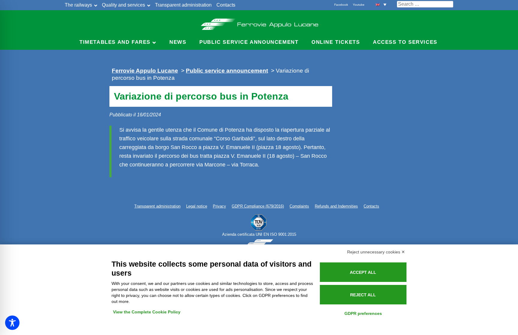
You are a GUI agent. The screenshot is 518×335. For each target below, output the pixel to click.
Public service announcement (248, 42)
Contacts (225, 4)
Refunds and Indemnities (336, 206)
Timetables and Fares (114, 42)
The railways (78, 4)
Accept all (363, 272)
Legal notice (196, 206)
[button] (381, 4)
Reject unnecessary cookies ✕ (376, 252)
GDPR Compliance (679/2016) (258, 206)
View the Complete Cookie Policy (146, 312)
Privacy (219, 206)
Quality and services (123, 4)
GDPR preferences (363, 313)
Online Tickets (335, 42)
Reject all (363, 294)
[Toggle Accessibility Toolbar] (12, 323)
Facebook (341, 4)
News (177, 42)
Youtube (359, 4)
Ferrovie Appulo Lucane (259, 22)
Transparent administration (183, 4)
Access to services (405, 42)
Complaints (299, 206)
